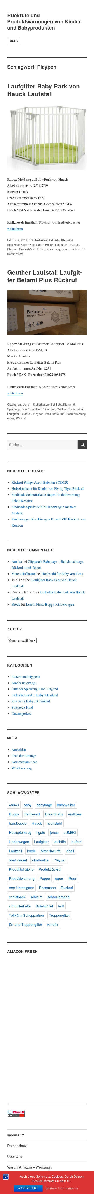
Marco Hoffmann (24, 573)
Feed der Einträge (24, 755)
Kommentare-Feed (24, 761)
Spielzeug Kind (22, 707)
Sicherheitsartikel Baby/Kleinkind (52, 240)
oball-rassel (18, 860)
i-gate (40, 832)
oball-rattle (40, 860)
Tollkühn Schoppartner (26, 915)
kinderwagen (19, 841)
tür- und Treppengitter (25, 924)
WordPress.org (22, 768)
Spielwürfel (44, 906)
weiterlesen (15, 228)
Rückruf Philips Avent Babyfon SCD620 (40, 482)
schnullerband (58, 896)
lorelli (31, 850)
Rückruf (75, 249)
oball (70, 850)
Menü (14, 41)
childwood (32, 814)
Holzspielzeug (20, 832)
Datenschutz (17, 1145)
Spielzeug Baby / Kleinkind (24, 244)
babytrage (44, 804)
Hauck (49, 244)
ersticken (75, 814)
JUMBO (70, 832)
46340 (14, 804)
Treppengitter (59, 915)
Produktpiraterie (21, 869)
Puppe (45, 878)
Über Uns (14, 1156)
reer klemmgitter (21, 887)
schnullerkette (20, 906)
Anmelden (19, 749)
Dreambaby (54, 814)
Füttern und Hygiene (26, 676)
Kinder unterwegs (24, 682)
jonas (54, 832)
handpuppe (18, 823)
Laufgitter (61, 244)
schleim (36, 896)
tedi (61, 906)
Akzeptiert (28, 1188)
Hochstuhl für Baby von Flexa (62, 573)
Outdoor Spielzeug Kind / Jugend (35, 688)
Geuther (50, 409)
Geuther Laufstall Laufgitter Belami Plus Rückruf (44, 276)
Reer (72, 878)
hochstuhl (54, 823)
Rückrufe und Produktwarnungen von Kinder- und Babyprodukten (44, 21)
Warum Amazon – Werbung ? (30, 1167)
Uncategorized (22, 713)
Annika (17, 561)
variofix (52, 924)
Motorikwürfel (51, 850)
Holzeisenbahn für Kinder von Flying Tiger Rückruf (48, 488)
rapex (65, 249)
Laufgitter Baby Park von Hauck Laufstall (43, 89)
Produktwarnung (50, 249)
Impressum (15, 1134)
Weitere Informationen (62, 1188)
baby (27, 804)
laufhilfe (60, 841)
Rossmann (47, 887)
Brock (16, 604)
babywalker (66, 804)
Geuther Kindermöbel (70, 409)
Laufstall (73, 244)
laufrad (76, 841)
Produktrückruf (28, 249)
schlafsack (17, 896)
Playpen (12, 249)
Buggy (14, 814)
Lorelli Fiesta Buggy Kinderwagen (50, 604)
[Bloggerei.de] (47, 1112)
